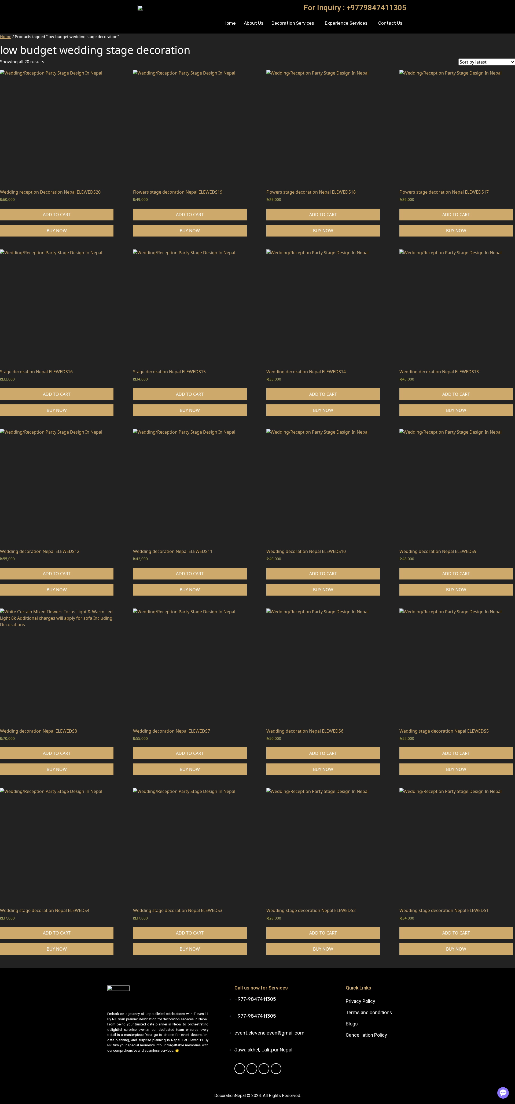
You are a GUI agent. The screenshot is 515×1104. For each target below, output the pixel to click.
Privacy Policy (360, 1001)
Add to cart (57, 214)
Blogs (352, 1024)
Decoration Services (292, 23)
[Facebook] (239, 1068)
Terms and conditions (369, 1012)
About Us (253, 23)
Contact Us (390, 23)
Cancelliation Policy (366, 1035)
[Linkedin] (264, 1068)
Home (229, 23)
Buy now (57, 231)
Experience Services (346, 23)
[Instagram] (276, 1068)
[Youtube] (252, 1068)
